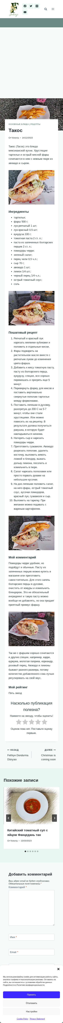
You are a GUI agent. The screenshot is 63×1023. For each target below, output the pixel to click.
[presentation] (31, 805)
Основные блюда (19, 124)
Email (14, 952)
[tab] (25, 851)
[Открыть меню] (53, 9)
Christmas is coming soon (48, 755)
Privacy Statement (37, 1019)
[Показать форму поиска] (45, 9)
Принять (31, 994)
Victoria (15, 138)
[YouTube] (25, 12)
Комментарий (18, 887)
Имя (13, 937)
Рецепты (35, 124)
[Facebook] (25, 6)
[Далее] (54, 818)
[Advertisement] (31, 60)
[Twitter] (30, 6)
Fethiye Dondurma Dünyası (17, 755)
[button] (58, 969)
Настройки (31, 1011)
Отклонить (31, 1003)
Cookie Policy (22, 1019)
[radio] (19, 722)
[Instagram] (36, 6)
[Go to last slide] (8, 818)
